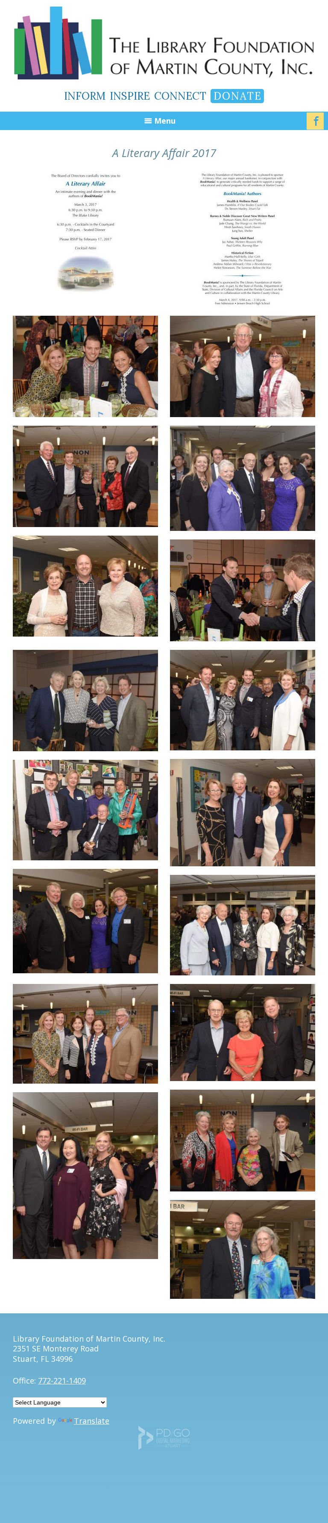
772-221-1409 (62, 1380)
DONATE (238, 96)
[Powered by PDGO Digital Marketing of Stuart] (164, 1447)
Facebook (315, 121)
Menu (165, 121)
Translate (91, 1421)
